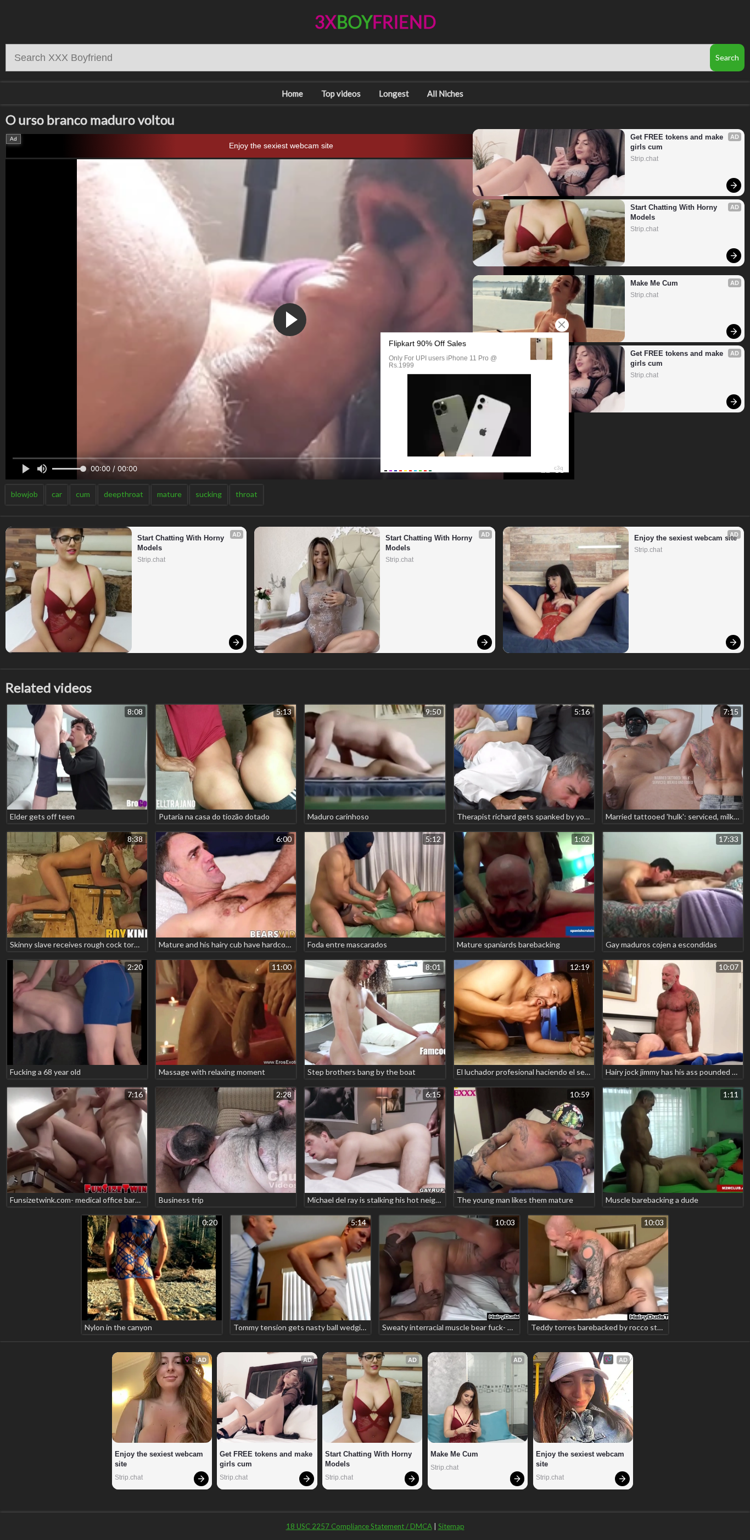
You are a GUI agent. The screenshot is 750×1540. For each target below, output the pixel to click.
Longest (394, 93)
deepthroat (123, 494)
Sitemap (451, 1526)
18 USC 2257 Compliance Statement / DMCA (359, 1526)
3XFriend (375, 21)
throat (247, 494)
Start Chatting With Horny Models (674, 212)
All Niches (445, 93)
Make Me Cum (654, 283)
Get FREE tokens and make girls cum (677, 142)
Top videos (341, 93)
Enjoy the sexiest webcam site (281, 145)
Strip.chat (644, 159)
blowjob (24, 494)
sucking (208, 494)
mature (169, 494)
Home (292, 93)
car (57, 494)
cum (83, 494)
